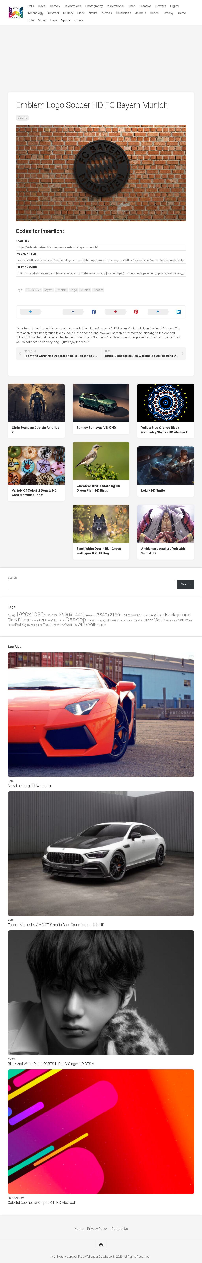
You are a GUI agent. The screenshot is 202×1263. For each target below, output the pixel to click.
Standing (32, 624)
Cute (31, 20)
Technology (35, 13)
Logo (73, 290)
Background (178, 615)
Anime (181, 13)
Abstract (53, 13)
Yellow (101, 625)
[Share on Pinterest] (122, 312)
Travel (42, 6)
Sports (65, 20)
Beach (154, 13)
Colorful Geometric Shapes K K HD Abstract (41, 1203)
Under (55, 624)
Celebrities (123, 13)
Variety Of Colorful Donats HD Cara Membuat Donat (34, 493)
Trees (47, 625)
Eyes (105, 620)
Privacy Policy (97, 1229)
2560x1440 (71, 615)
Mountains (171, 620)
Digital (174, 6)
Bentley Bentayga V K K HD (96, 428)
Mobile (159, 620)
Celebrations (72, 6)
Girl (136, 620)
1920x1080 (33, 290)
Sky (24, 625)
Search (12, 577)
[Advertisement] (101, 54)
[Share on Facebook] (80, 312)
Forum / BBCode (26, 266)
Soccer (98, 290)
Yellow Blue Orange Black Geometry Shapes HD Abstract (164, 430)
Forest (122, 620)
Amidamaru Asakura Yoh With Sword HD (163, 551)
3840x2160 (108, 615)
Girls (140, 620)
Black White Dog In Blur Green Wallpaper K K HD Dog (99, 551)
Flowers (160, 6)
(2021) (11, 615)
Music (42, 20)
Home (78, 1229)
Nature (93, 13)
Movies (107, 13)
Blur (28, 620)
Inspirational (115, 6)
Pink (191, 620)
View (62, 624)
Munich (85, 290)
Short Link (22, 241)
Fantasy (168, 13)
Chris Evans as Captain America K (35, 430)
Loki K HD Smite (153, 490)
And (154, 615)
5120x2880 (129, 615)
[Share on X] (37, 312)
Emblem (61, 290)
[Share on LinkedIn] (165, 312)
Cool (57, 620)
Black (81, 13)
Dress (90, 620)
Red (18, 625)
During (98, 620)
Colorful (51, 620)
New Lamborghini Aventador (29, 786)
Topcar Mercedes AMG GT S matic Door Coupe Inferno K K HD (56, 925)
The (40, 624)
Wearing (71, 625)
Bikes (132, 6)
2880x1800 (90, 615)
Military (68, 13)
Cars (31, 6)
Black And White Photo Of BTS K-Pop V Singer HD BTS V (51, 1064)
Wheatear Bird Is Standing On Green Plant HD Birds (98, 488)
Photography (94, 6)
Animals (140, 13)
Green (148, 620)
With (92, 624)
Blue (22, 620)
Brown (35, 620)
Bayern (48, 290)
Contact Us (119, 1229)
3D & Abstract (16, 1197)
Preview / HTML (26, 254)
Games (55, 6)
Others (79, 20)
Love (53, 20)
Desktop (75, 619)
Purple (11, 625)
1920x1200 (51, 615)
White (83, 624)
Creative (145, 6)
